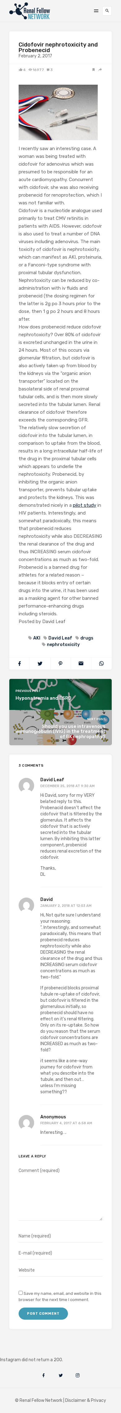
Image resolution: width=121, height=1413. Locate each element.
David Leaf (60, 638)
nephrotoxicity (63, 644)
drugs (86, 638)
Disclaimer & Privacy (85, 1400)
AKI (36, 638)
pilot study (84, 505)
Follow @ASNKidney (37, 1350)
